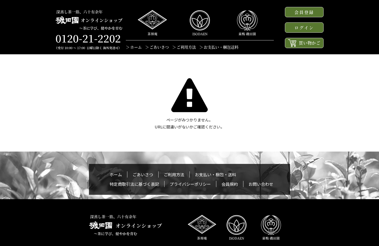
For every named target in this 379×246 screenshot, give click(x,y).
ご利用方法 (186, 47)
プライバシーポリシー (190, 184)
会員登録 (304, 12)
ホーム (136, 47)
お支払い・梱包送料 (221, 47)
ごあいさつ (159, 47)
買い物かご (309, 43)
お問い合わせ (261, 184)
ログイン (304, 28)
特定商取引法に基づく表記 (134, 184)
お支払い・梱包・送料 (215, 174)
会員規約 (229, 184)
